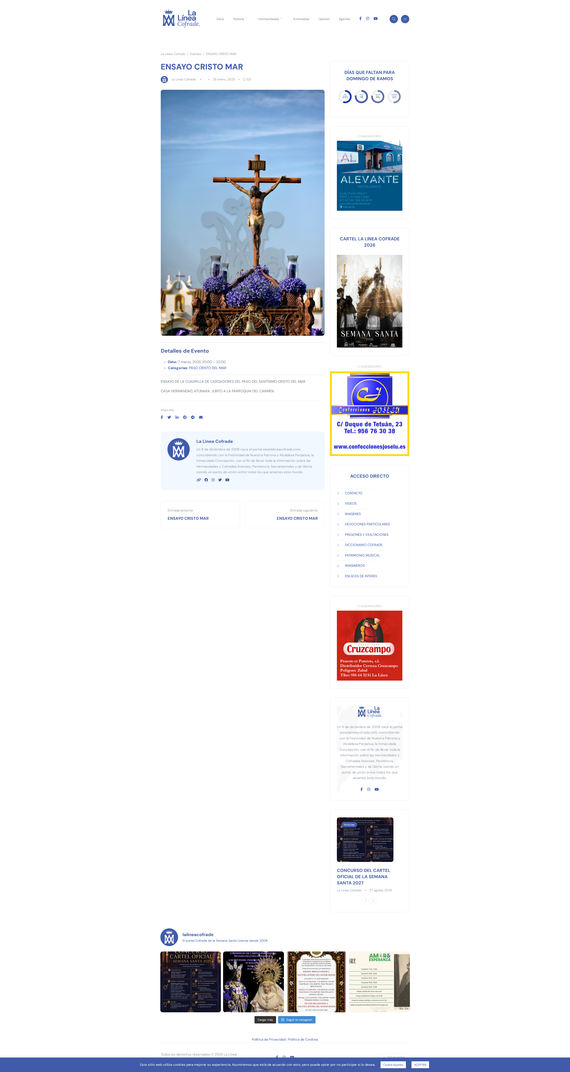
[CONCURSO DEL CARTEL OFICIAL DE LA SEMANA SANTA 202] (190, 981)
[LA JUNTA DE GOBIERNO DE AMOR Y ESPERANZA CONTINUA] (379, 981)
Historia (238, 19)
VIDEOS (351, 503)
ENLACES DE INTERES (361, 576)
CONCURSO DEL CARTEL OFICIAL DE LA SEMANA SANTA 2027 (363, 876)
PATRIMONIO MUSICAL (362, 555)
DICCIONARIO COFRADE (364, 545)
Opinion (324, 19)
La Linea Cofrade (183, 79)
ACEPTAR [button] (420, 1065)
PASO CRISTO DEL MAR (207, 368)
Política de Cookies (303, 1039)
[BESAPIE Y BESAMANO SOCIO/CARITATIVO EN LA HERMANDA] (253, 981)
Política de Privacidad (268, 1039)
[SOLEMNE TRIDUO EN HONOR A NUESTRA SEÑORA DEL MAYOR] (316, 981)
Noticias (349, 825)
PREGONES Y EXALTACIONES (367, 534)
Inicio (220, 19)
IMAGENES (353, 514)
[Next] (373, 901)
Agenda (344, 19)
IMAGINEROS (355, 565)
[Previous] (365, 901)
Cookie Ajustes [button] (393, 1065)
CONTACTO (353, 493)
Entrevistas (301, 19)
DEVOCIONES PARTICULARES (367, 524)
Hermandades (269, 19)
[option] (369, 855)
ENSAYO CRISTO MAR (188, 518)
